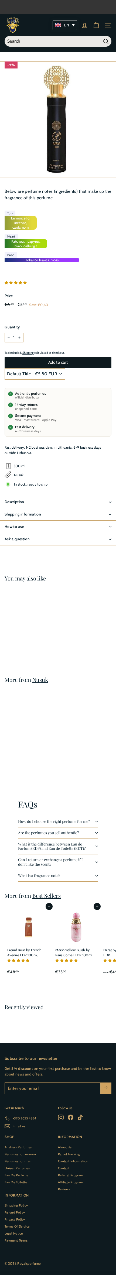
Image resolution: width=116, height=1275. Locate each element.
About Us (65, 1147)
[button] (16, 282)
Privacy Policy (15, 1219)
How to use (14, 526)
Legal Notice (14, 1233)
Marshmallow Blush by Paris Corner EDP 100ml (73, 952)
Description (14, 501)
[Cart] (96, 25)
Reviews (64, 1189)
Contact (63, 1168)
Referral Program (70, 1175)
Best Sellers (46, 895)
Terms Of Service (17, 1226)
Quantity (12, 327)
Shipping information (23, 514)
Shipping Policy (16, 1205)
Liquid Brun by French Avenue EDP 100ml (24, 952)
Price (9, 295)
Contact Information (73, 1161)
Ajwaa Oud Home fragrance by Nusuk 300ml (26, 635)
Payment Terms (16, 1240)
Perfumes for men (18, 1161)
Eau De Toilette (16, 1182)
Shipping (28, 353)
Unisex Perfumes (17, 1168)
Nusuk (40, 679)
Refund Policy (15, 1212)
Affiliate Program (70, 1182)
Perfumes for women (20, 1154)
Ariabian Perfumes (18, 1147)
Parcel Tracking (69, 1154)
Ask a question (17, 539)
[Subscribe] (106, 1088)
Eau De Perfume (17, 1175)
